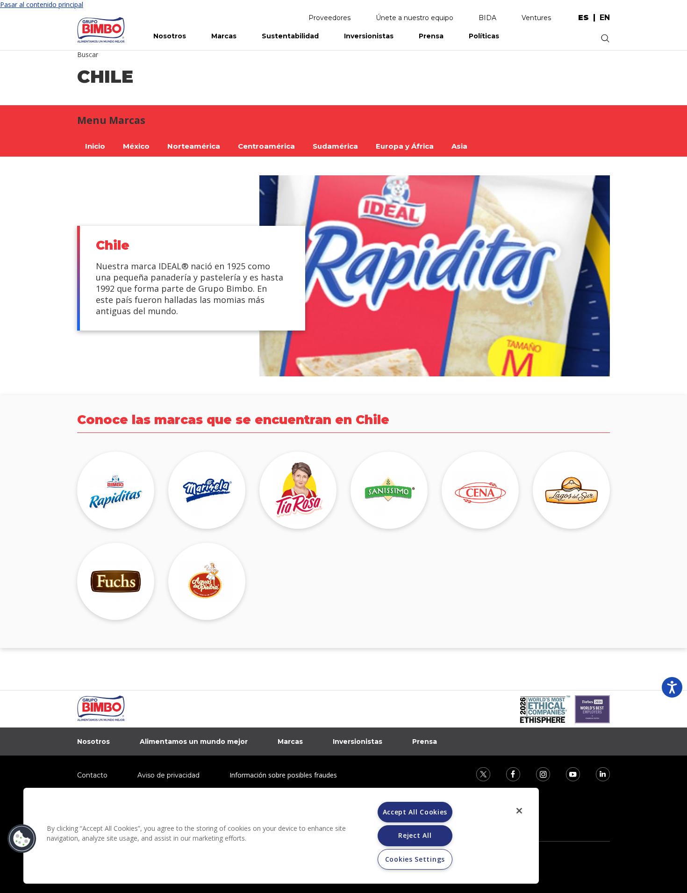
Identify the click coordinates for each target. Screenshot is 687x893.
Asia (459, 146)
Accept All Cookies (415, 811)
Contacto (92, 775)
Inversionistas (369, 36)
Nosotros (169, 36)
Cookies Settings (415, 859)
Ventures (536, 18)
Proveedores (329, 18)
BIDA (487, 18)
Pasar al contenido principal (41, 4)
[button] (22, 839)
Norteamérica (193, 146)
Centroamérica (266, 146)
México (136, 146)
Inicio (95, 146)
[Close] (519, 810)
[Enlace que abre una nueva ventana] (477, 773)
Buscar (87, 54)
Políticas (484, 36)
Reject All (414, 835)
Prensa (431, 36)
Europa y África (405, 146)
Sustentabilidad (290, 36)
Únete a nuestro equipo (414, 18)
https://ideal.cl (206, 490)
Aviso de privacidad (168, 775)
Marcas (223, 36)
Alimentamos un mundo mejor (194, 741)
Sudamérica (335, 146)
